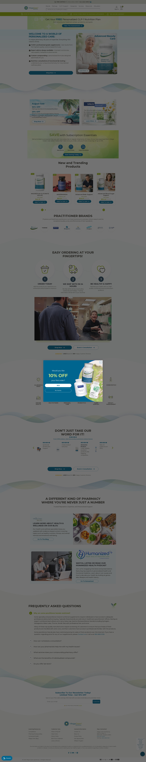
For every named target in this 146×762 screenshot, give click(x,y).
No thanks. (58, 390)
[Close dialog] (100, 362)
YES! (58, 385)
